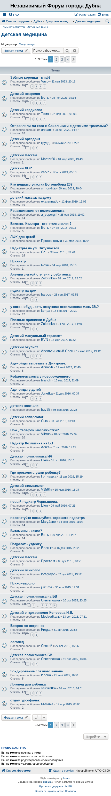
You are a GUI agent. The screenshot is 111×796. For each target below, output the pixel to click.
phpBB (47, 781)
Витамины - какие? (26, 531)
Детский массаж (23, 155)
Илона (46, 675)
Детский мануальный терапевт (36, 336)
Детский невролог (25, 94)
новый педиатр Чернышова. (34, 502)
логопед (17, 642)
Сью (44, 421)
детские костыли (24, 406)
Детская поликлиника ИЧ (31, 456)
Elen (44, 460)
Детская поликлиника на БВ (33, 596)
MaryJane (48, 522)
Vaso (45, 81)
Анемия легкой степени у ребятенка (40, 274)
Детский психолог (25, 570)
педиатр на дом (23, 290)
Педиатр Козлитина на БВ (31, 443)
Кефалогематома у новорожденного (40, 376)
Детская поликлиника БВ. (31, 655)
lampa (45, 311)
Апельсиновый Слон (57, 351)
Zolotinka (48, 278)
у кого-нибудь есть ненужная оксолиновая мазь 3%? (54, 307)
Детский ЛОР (21, 168)
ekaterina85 (49, 201)
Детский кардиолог (26, 110)
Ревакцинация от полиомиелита (37, 211)
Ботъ (45, 97)
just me (46, 587)
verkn (45, 172)
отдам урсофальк (25, 700)
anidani (46, 130)
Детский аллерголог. (27, 417)
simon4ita (48, 188)
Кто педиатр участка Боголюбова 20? (41, 184)
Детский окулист (24, 347)
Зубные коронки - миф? (30, 77)
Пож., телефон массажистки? (34, 430)
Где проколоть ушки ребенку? (35, 472)
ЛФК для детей (22, 237)
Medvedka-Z (50, 616)
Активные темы (37, 27)
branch (46, 380)
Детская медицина (24, 34)
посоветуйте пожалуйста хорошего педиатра (47, 518)
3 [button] (62, 59)
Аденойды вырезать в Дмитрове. (38, 363)
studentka (48, 688)
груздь (46, 143)
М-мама (47, 704)
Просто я (48, 561)
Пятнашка (48, 476)
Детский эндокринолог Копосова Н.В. (41, 613)
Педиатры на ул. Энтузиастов (34, 248)
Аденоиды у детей (25, 389)
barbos (46, 294)
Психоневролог (23, 583)
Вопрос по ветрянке (27, 626)
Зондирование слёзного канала (36, 671)
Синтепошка (50, 600)
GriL (44, 252)
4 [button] (68, 59)
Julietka (47, 393)
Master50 (48, 159)
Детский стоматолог (27, 486)
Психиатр (18, 261)
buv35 (45, 409)
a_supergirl (49, 214)
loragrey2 (48, 574)
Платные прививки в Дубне (33, 320)
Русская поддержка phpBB (55, 786)
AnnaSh (47, 367)
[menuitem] (14, 15)
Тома (45, 114)
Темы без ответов (13, 27)
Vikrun (46, 434)
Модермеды (27, 44)
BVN (44, 340)
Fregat (46, 630)
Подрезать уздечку (26, 544)
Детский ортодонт (25, 139)
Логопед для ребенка (28, 684)
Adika (45, 447)
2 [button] (56, 59)
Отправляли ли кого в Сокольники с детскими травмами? (59, 126)
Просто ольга (51, 241)
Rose (45, 265)
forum (66, 778)
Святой (46, 646)
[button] (73, 59)
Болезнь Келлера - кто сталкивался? (41, 224)
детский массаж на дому (30, 197)
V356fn (46, 489)
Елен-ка (47, 548)
